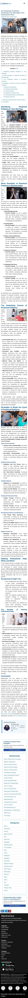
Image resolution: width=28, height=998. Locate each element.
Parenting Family (8, 866)
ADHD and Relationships (10, 780)
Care (5, 836)
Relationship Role (8, 799)
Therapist (6, 885)
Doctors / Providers (6, 946)
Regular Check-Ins (9, 96)
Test (5, 882)
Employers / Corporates (7, 942)
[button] (24, 3)
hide (17, 68)
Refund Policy (19, 994)
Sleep (5, 877)
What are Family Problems (10, 767)
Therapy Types (8, 887)
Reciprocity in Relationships (11, 783)
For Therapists (7, 847)
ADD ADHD (7, 828)
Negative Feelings (8, 863)
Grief (5, 850)
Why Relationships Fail (9, 807)
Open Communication (9, 87)
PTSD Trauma (7, 869)
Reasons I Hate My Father (10, 769)
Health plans (4, 944)
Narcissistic (7, 861)
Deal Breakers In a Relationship (12, 810)
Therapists (3, 948)
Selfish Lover (7, 812)
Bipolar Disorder (8, 834)
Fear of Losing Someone (10, 764)
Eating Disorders (8, 844)
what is (6, 890)
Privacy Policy (4, 994)
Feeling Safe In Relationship (11, 791)
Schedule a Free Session (14, 749)
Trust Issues (7, 815)
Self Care (6, 874)
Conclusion (5, 101)
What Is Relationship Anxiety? (11, 775)
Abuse (5, 826)
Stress (5, 879)
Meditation (7, 858)
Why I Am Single (8, 786)
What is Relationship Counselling (12, 759)
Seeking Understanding (10, 89)
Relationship (3, 16)
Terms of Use (11, 994)
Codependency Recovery (10, 802)
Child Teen (6, 839)
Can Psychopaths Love (10, 796)
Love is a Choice (8, 804)
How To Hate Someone (10, 788)
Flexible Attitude (8, 91)
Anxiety (6, 831)
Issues (5, 853)
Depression (7, 842)
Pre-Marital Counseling (10, 772)
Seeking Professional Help (11, 93)
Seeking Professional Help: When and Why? (13, 99)
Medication (7, 855)
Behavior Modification (9, 761)
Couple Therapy (8, 778)
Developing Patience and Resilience (13, 94)
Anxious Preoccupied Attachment (12, 794)
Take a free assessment (14, 905)
